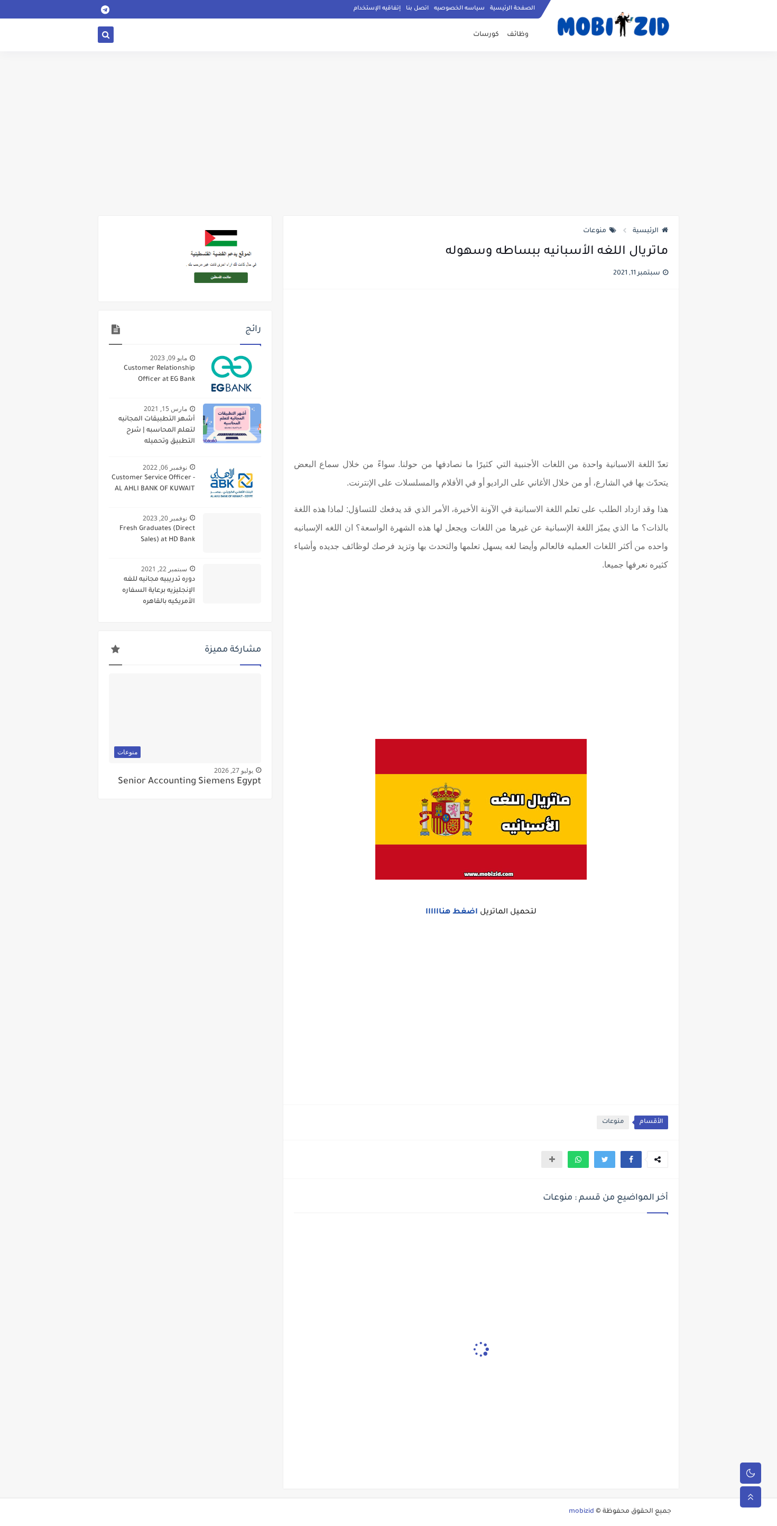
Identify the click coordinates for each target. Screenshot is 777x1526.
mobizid (581, 1511)
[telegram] (105, 9)
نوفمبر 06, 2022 (165, 467)
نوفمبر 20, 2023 (165, 518)
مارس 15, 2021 (165, 408)
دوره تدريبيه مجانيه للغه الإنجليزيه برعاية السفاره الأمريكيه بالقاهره (158, 591)
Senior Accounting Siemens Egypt (189, 782)
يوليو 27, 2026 (233, 770)
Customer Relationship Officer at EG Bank (159, 374)
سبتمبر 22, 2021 (164, 568)
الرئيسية (646, 231)
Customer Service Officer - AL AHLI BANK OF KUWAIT (153, 483)
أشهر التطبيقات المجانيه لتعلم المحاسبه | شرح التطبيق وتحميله (156, 430)
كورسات (486, 35)
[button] (631, 1159)
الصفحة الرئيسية (512, 8)
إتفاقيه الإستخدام (377, 8)
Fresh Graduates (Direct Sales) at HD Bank (157, 534)
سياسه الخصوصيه (459, 8)
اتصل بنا (417, 8)
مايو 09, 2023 (168, 357)
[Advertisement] (388, 133)
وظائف (518, 35)
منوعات (594, 231)
